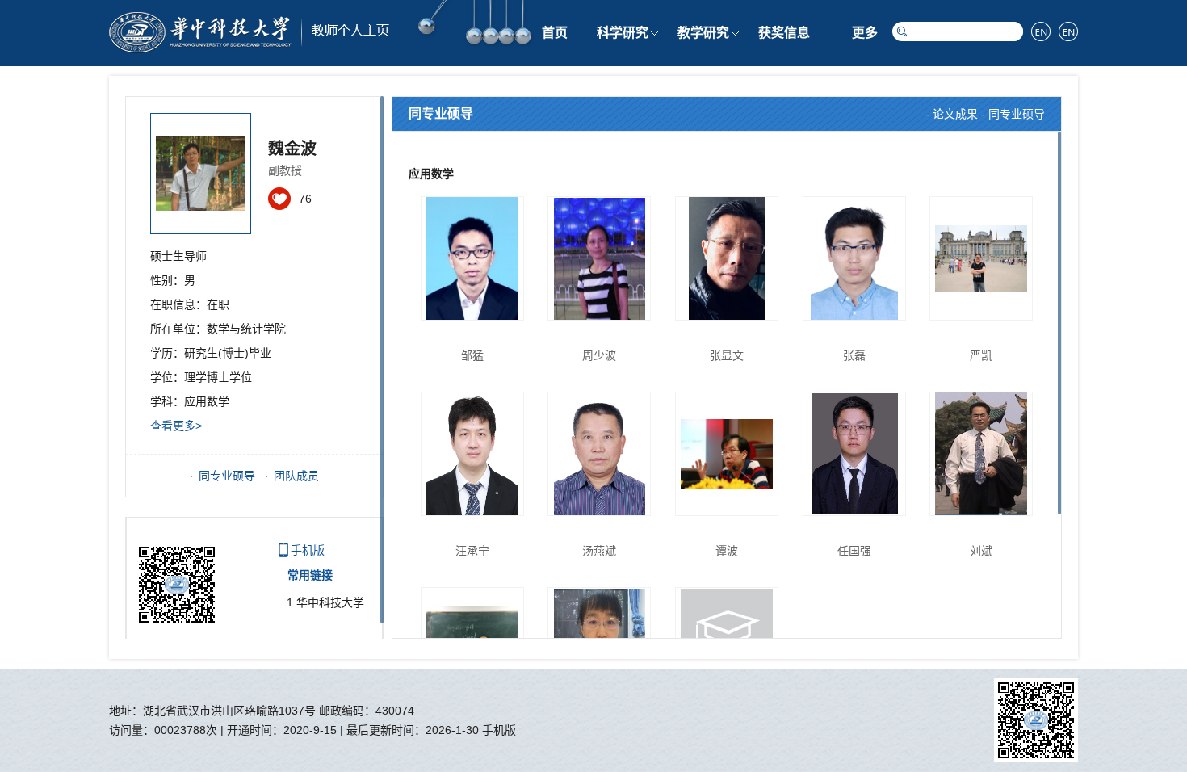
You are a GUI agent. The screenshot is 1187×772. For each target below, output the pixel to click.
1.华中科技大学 (325, 602)
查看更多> (176, 425)
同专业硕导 (227, 475)
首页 (555, 33)
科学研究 (622, 33)
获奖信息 (784, 33)
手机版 (308, 549)
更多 (865, 33)
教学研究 (703, 33)
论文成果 (955, 113)
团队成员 (296, 475)
